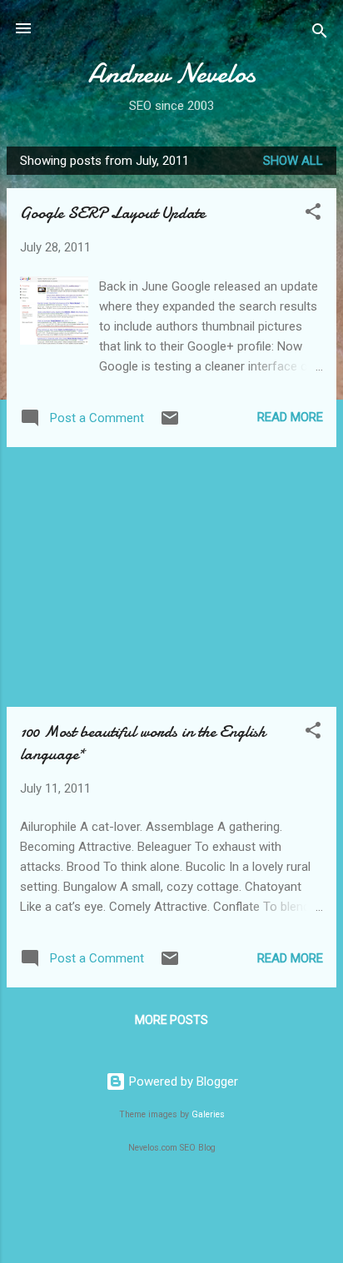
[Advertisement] (171, 577)
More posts (171, 1020)
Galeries (208, 1114)
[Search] (320, 33)
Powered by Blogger (182, 1081)
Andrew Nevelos (172, 73)
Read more (290, 417)
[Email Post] (170, 423)
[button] (313, 214)
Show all (293, 160)
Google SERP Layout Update (112, 212)
